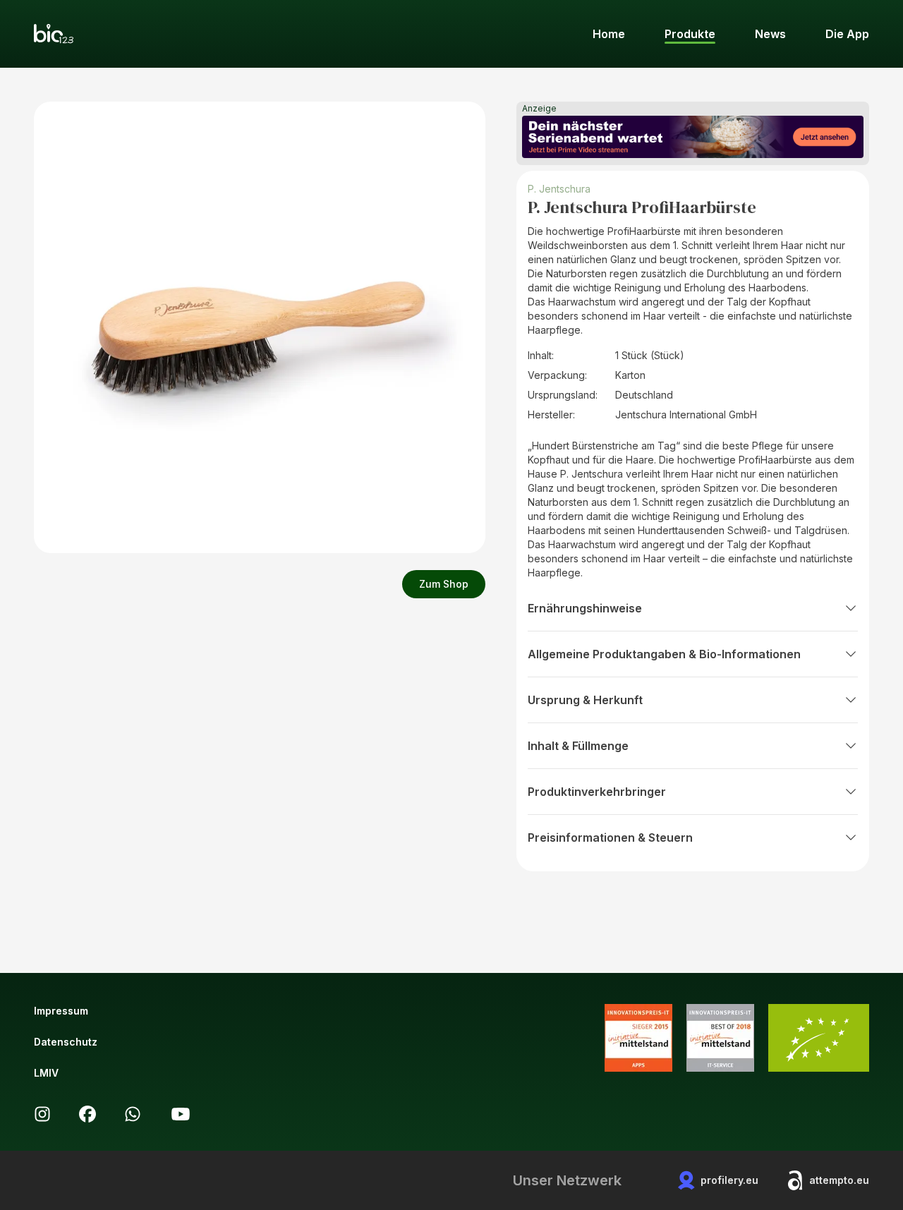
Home (609, 34)
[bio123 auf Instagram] (42, 1114)
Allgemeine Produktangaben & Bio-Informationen (664, 654)
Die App (847, 34)
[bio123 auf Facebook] (87, 1114)
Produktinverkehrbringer (597, 792)
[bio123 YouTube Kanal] (180, 1114)
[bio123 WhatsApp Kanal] (132, 1114)
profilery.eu (729, 1180)
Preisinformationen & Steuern (610, 837)
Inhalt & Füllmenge (578, 746)
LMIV (46, 1073)
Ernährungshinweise (585, 608)
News (770, 34)
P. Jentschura (559, 189)
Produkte (690, 34)
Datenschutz (65, 1042)
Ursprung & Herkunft (585, 700)
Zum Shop (443, 584)
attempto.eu (839, 1180)
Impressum (61, 1011)
